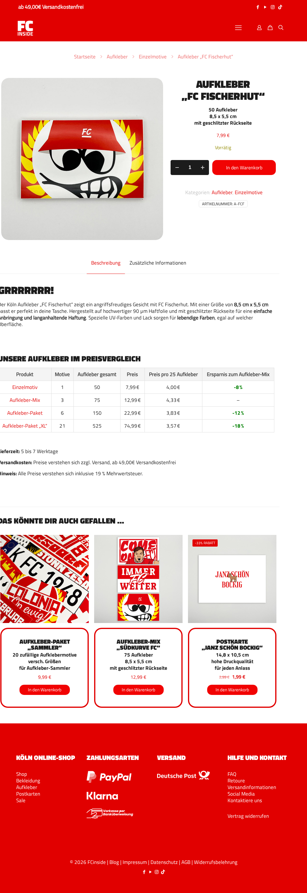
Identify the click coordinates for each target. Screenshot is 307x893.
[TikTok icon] (280, 7)
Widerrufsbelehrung (215, 862)
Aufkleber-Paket (25, 413)
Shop (21, 774)
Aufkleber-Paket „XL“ (24, 426)
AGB (185, 862)
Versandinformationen (252, 787)
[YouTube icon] (265, 7)
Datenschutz (164, 862)
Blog (114, 862)
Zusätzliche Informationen (158, 263)
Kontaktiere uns (245, 800)
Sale (20, 800)
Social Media (241, 794)
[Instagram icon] (272, 7)
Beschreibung (106, 263)
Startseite (85, 57)
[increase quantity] (202, 167)
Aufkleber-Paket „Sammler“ (44, 644)
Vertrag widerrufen (248, 816)
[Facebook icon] (257, 7)
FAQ (232, 774)
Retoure (236, 781)
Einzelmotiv (24, 387)
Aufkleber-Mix (25, 400)
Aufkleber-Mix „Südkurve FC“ (138, 644)
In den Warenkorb (244, 167)
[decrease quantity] (177, 167)
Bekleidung (28, 781)
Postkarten (28, 794)
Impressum (135, 862)
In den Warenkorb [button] (44, 689)
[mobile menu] (238, 27)
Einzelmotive (153, 57)
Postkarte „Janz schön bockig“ (232, 644)
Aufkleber (117, 57)
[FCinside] (25, 27)
